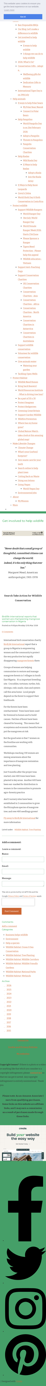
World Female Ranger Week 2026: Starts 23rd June (32, 230)
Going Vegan (24, 484)
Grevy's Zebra (24, 193)
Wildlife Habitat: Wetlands (18, 976)
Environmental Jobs (27, 493)
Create (19, 1381)
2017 (9, 1022)
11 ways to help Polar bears (30, 103)
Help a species (13, 943)
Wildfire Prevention (27, 419)
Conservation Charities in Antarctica (29, 324)
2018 (9, 1018)
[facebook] (25, 1240)
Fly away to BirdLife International (19, 818)
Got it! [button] (23, 17)
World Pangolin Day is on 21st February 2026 (32, 127)
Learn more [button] (9, 10)
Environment (12, 939)
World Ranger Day (31, 214)
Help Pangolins (25, 119)
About (16, 497)
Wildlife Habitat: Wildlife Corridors (22, 959)
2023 (9, 998)
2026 (9, 985)
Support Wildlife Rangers (30, 209)
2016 (9, 1026)
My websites (23, 1054)
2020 (9, 1010)
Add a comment (9, 926)
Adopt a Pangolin (31, 136)
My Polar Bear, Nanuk (33, 107)
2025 (9, 989)
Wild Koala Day (30, 160)
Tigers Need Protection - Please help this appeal (32, 250)
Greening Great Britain (29, 411)
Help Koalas (23, 156)
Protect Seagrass (26, 402)
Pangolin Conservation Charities (29, 148)
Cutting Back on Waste (28, 476)
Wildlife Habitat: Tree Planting (27, 830)
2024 (9, 993)
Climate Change (25, 447)
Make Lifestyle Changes (24, 443)
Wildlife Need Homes (28, 382)
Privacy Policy (13, 896)
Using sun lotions (26, 480)
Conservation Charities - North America (31, 312)
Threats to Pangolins (33, 140)
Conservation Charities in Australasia (29, 337)
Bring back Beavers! (27, 386)
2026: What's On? (26, 62)
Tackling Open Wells (27, 374)
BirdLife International (14, 644)
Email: (5, 866)
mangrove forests (25, 660)
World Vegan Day (31, 489)
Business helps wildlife (17, 935)
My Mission (23, 501)
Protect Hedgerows (27, 406)
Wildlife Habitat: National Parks (21, 972)
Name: (5, 854)
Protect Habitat (20, 378)
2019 (9, 1014)
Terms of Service (29, 896)
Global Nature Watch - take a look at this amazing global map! (30, 435)
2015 (9, 1030)
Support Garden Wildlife (29, 415)
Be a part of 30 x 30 (27, 398)
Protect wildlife (20, 205)
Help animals (19, 99)
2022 (9, 1002)
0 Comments (7, 632)
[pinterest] (25, 1375)
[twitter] (25, 1283)
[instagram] (25, 1331)
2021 (9, 1006)
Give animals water (27, 361)
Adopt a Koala (34, 173)
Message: (7, 878)
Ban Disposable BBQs (28, 25)
